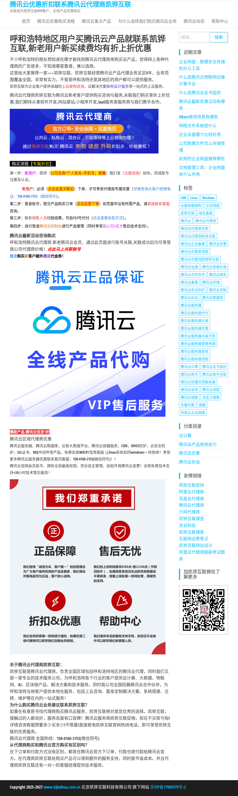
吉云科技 (187, 525)
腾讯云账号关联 (214, 374)
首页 (26, 21)
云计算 (185, 435)
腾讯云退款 (211, 389)
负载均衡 (188, 405)
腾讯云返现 (189, 389)
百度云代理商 (191, 498)
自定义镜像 (211, 397)
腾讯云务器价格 (214, 266)
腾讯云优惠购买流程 (56, 21)
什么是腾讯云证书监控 (200, 92)
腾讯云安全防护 (193, 289)
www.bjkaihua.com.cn (62, 787)
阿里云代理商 (191, 492)
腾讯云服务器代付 (194, 312)
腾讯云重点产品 (96, 21)
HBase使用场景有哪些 (198, 117)
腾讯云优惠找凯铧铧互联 (200, 259)
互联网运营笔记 (193, 538)
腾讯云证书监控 (214, 366)
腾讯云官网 (218, 289)
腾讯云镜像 (189, 397)
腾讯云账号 (189, 374)
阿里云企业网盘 (193, 412)
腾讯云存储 (211, 282)
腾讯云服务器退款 (194, 358)
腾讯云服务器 (191, 305)
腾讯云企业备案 (193, 243)
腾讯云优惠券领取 (194, 251)
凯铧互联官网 (191, 485)
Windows (208, 197)
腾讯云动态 (194, 21)
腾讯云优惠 (218, 243)
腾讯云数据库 (212, 297)
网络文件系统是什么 (198, 125)
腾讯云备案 (189, 282)
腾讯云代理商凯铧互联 (198, 236)
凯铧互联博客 (191, 532)
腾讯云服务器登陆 (194, 351)
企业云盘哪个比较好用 (200, 134)
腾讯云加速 (189, 266)
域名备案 (206, 213)
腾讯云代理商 (205, 220)
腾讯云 (186, 220)
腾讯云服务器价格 (194, 320)
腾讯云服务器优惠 (194, 328)
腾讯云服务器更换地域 (198, 343)
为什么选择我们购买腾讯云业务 (147, 21)
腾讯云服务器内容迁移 (198, 335)
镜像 (202, 405)
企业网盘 (213, 205)
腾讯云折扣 (189, 297)
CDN (183, 197)
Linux (194, 197)
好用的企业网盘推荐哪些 (202, 158)
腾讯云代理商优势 (194, 228)
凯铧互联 (188, 213)
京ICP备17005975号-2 (167, 787)
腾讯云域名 (218, 274)
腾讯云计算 (189, 366)
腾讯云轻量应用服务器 (198, 382)
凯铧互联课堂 (191, 518)
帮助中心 (220, 21)
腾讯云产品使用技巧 (198, 444)
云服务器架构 (191, 205)
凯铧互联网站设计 (195, 545)
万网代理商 (189, 512)
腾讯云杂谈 (189, 462)
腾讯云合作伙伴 (193, 274)
